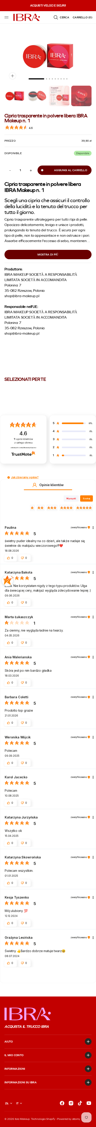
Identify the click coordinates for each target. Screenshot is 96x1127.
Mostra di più (48, 254)
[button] (7, 17)
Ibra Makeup (22, 1119)
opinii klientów (23, 441)
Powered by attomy (68, 1119)
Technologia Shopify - (44, 1119)
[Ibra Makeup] (26, 17)
